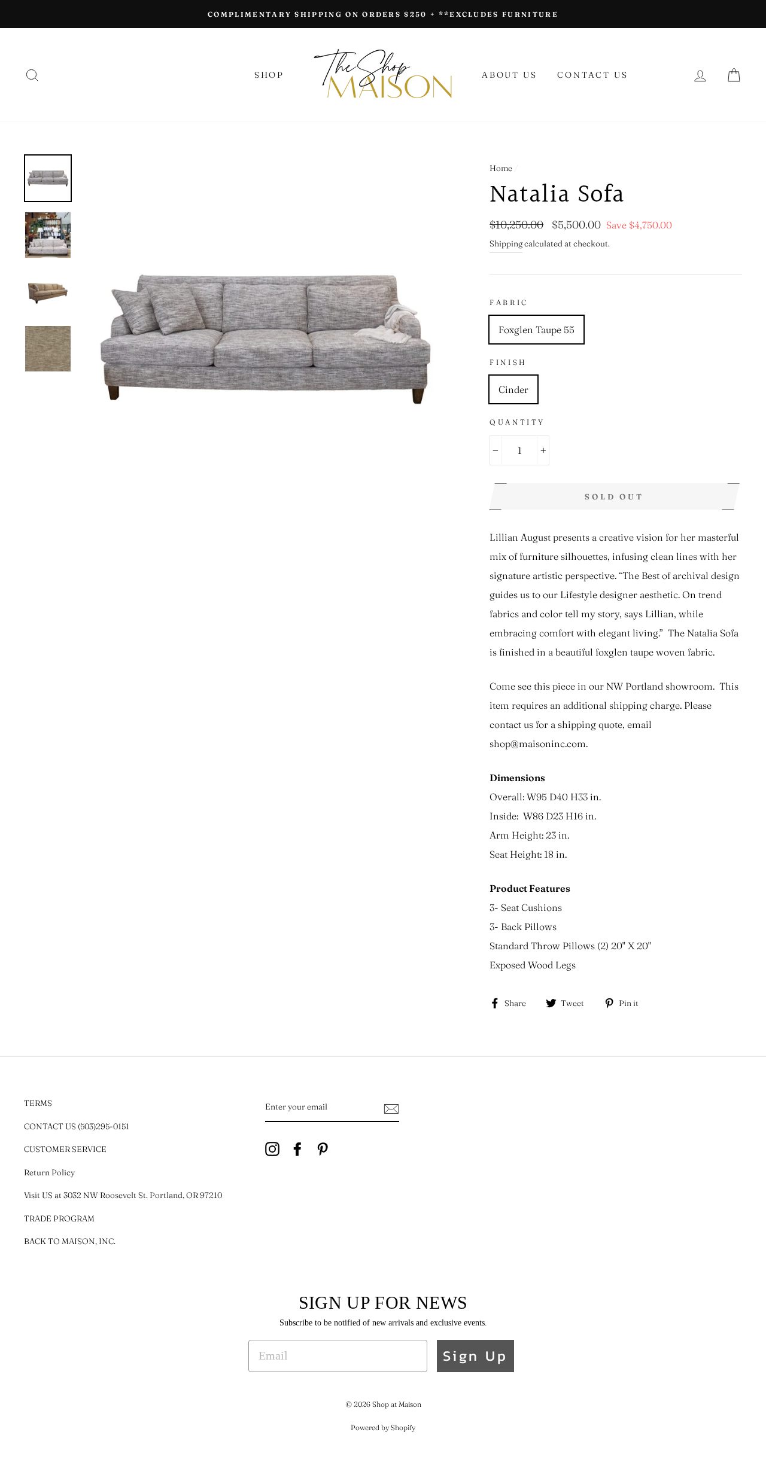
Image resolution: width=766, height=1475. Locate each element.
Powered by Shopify (383, 1427)
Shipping (506, 243)
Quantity (517, 421)
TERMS (38, 1103)
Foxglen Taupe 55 (536, 330)
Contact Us (592, 74)
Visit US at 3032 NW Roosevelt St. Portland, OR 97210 (123, 1195)
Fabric (509, 302)
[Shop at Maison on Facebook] (297, 1148)
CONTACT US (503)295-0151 (76, 1126)
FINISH (508, 362)
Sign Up (475, 1355)
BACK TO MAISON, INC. (69, 1241)
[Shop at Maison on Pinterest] (322, 1148)
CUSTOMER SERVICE (65, 1149)
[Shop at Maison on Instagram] (272, 1148)
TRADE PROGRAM (59, 1218)
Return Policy (49, 1172)
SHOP (269, 74)
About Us (509, 74)
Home (501, 168)
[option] (383, 14)
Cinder (513, 389)
